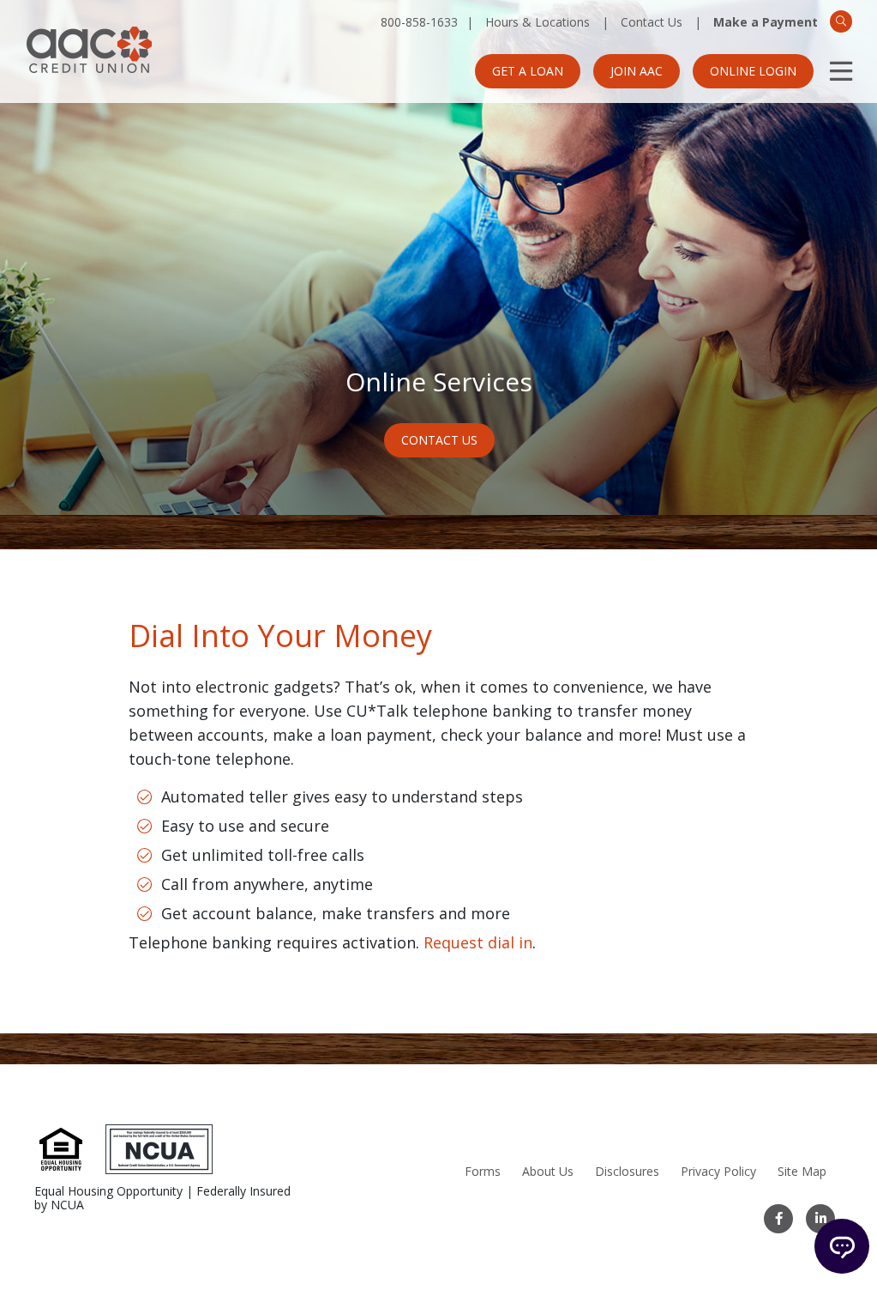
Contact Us (651, 22)
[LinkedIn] (820, 1218)
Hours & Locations (537, 22)
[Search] (841, 21)
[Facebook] (778, 1218)
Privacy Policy (718, 1171)
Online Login (753, 71)
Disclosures (627, 1171)
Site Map (802, 1171)
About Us (548, 1171)
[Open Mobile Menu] (841, 71)
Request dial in (477, 942)
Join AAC (636, 71)
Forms (483, 1171)
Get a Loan (527, 71)
